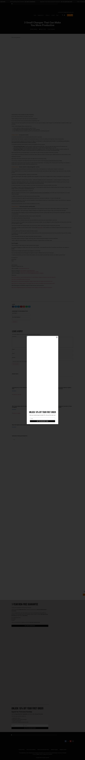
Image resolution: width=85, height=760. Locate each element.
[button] (56, 337)
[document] (42, 380)
